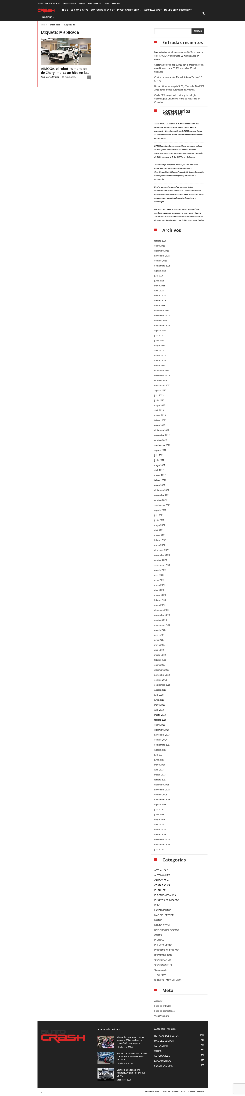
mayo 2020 (159, 585)
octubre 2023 (160, 380)
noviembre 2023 (162, 375)
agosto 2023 (160, 390)
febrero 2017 (160, 779)
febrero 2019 (160, 660)
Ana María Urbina (50, 77)
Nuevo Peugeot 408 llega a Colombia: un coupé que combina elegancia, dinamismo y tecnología (179, 175)
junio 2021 (159, 520)
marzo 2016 (160, 829)
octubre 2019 (160, 620)
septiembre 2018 (162, 685)
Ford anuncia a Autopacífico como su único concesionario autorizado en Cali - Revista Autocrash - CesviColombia (178, 190)
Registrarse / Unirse (49, 3)
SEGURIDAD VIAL (163, 960)
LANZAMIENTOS (162, 910)
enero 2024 (159, 365)
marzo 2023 (160, 415)
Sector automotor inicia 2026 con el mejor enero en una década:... (132, 1056)
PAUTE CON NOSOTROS (90, 3)
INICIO (65, 9)
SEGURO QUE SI (163, 965)
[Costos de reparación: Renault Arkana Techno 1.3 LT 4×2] (106, 1074)
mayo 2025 (159, 285)
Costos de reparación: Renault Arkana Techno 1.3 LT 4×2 (178, 79)
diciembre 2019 (161, 610)
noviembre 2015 (162, 839)
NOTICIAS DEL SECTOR (166, 930)
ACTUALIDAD (161, 870)
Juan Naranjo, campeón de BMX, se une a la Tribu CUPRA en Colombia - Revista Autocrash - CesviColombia (176, 168)
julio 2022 (159, 455)
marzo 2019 (160, 655)
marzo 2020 (160, 595)
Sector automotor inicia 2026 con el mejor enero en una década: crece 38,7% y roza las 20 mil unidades (179, 68)
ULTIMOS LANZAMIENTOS (168, 980)
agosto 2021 (160, 510)
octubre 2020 (160, 560)
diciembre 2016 (161, 784)
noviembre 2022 (162, 435)
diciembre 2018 (161, 670)
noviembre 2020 (162, 555)
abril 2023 (159, 410)
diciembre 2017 (161, 730)
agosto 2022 (160, 450)
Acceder (158, 1001)
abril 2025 (159, 290)
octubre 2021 (160, 500)
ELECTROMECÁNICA (165, 895)
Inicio (44, 24)
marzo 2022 (160, 475)
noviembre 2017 (162, 735)
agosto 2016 (160, 804)
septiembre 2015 (162, 844)
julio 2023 (159, 395)
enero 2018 (159, 725)
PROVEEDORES (69, 3)
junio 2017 (159, 760)
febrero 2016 (160, 834)
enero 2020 (159, 605)
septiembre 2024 (162, 325)
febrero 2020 (160, 600)
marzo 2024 (160, 355)
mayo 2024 (159, 345)
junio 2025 (159, 280)
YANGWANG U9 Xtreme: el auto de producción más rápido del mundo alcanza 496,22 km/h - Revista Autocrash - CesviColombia (176, 127)
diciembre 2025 (161, 251)
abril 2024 (159, 350)
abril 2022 (159, 470)
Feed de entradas (162, 1006)
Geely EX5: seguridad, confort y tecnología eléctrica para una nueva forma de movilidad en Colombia (177, 98)
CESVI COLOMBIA (112, 3)
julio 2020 (159, 575)
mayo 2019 (159, 645)
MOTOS (158, 920)
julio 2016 (159, 809)
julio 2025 (159, 275)
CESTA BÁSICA (162, 885)
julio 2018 (159, 695)
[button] (203, 13)
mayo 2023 (159, 405)
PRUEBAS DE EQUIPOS (166, 950)
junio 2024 (159, 340)
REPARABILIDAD (163, 955)
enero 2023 (159, 425)
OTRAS (158, 935)
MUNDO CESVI (162, 925)
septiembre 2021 (162, 505)
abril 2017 (159, 769)
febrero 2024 (160, 360)
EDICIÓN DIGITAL (79, 9)
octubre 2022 (160, 440)
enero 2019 (159, 665)
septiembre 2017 (162, 745)
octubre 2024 (160, 320)
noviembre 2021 (162, 495)
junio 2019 (159, 640)
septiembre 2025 (162, 265)
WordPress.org (161, 1016)
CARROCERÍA (161, 880)
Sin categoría (160, 970)
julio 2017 (159, 755)
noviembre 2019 (162, 615)
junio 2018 (159, 700)
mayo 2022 (159, 465)
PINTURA (159, 940)
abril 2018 (159, 710)
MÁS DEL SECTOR (164, 915)
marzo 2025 (160, 295)
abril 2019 (159, 650)
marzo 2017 (160, 774)
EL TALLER (160, 890)
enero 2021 (159, 545)
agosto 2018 (160, 690)
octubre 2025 (160, 260)
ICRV (157, 905)
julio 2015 (159, 849)
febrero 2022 (160, 480)
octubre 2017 (160, 740)
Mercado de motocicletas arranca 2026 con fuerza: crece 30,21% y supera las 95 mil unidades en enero (178, 56)
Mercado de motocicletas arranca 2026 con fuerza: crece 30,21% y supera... (130, 1040)
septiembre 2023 (162, 385)
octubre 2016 (160, 794)
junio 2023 (159, 400)
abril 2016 (159, 824)
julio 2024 (159, 335)
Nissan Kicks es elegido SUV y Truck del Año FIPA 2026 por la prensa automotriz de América (179, 88)
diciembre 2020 (161, 550)
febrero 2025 (160, 300)
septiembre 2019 (162, 625)
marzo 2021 (160, 535)
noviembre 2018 (162, 675)
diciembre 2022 (161, 430)
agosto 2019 (160, 630)
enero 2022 (159, 485)
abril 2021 (159, 530)
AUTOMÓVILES (162, 875)
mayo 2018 (159, 705)
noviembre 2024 (162, 315)
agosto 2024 (160, 330)
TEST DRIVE (160, 975)
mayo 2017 (159, 764)
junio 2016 (159, 814)
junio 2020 (159, 580)
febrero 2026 (160, 241)
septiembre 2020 (162, 565)
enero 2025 (159, 305)
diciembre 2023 (161, 370)
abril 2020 (159, 590)
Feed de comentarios (164, 1011)
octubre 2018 (160, 680)
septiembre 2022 (162, 445)
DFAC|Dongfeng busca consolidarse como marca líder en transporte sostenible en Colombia (178, 134)
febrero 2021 (160, 540)
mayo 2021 (159, 525)
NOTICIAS (47, 17)
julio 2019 (159, 635)
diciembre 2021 (161, 490)
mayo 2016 (159, 819)
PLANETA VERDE (163, 945)
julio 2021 (159, 515)
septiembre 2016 (162, 799)
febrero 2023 (160, 420)
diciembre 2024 (161, 310)
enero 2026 (159, 246)
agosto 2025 (160, 270)
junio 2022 (159, 460)
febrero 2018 (160, 720)
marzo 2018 (160, 715)
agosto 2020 (160, 570)
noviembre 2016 (162, 789)
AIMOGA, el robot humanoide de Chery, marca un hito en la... (65, 71)
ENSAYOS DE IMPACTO (166, 900)
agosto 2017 (160, 750)
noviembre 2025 (162, 255)
